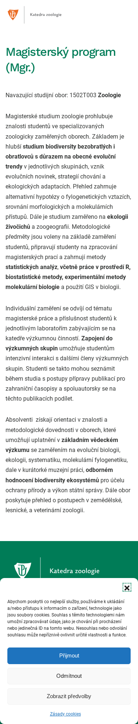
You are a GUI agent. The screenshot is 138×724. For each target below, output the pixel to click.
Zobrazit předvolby (69, 696)
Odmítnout (69, 676)
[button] (127, 587)
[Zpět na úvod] (42, 15)
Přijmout (69, 655)
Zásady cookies (65, 714)
